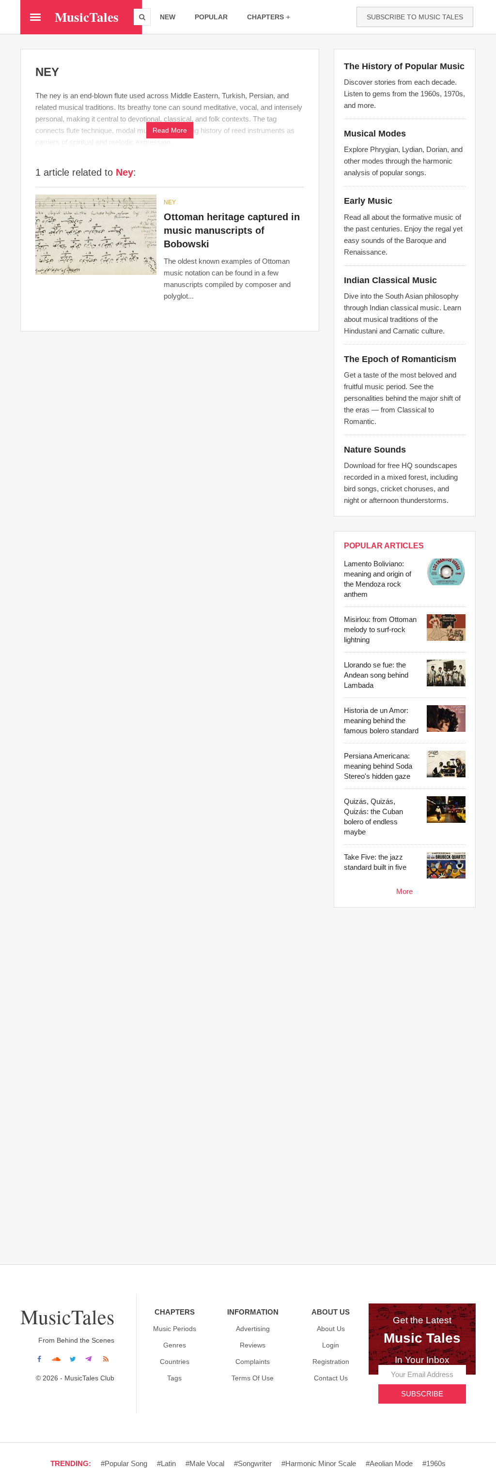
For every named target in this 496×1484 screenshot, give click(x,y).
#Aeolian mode (389, 1463)
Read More (170, 130)
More (404, 891)
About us (331, 1329)
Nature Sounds (375, 449)
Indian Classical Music (390, 280)
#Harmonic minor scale (318, 1463)
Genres (174, 1345)
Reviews (252, 1345)
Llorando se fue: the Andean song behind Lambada (376, 675)
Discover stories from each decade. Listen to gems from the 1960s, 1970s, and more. (404, 93)
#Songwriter (253, 1463)
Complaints (252, 1361)
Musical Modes (375, 133)
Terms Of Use (253, 1378)
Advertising (253, 1329)
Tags (174, 1378)
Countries (174, 1361)
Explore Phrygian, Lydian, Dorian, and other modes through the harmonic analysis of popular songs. (403, 161)
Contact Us (331, 1378)
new (167, 17)
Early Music (368, 201)
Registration (330, 1361)
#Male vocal (205, 1463)
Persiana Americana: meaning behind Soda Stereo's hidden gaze (378, 766)
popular (211, 17)
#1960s (434, 1463)
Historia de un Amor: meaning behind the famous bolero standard (381, 720)
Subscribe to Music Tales (415, 17)
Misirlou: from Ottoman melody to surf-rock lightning (380, 629)
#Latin (166, 1463)
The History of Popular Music (404, 66)
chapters (265, 17)
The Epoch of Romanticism (400, 359)
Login (330, 1345)
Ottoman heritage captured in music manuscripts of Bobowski (232, 230)
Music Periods (174, 1329)
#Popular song (124, 1463)
